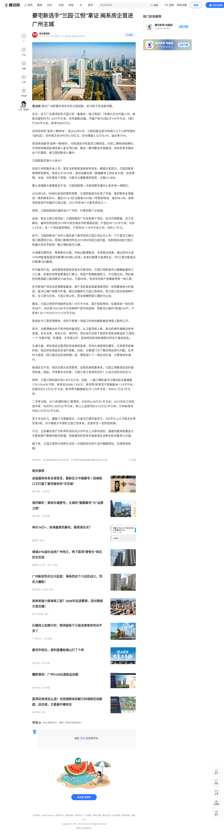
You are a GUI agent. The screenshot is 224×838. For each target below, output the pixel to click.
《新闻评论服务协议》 (73, 722)
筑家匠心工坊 (38, 565)
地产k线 (36, 491)
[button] (183, 26)
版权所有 (88, 828)
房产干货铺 (37, 614)
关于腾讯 (36, 815)
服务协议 (60, 815)
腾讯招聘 (97, 815)
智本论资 (36, 589)
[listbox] (84, 591)
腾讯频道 (126, 815)
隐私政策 (69, 815)
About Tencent (48, 815)
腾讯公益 (106, 815)
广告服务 (87, 815)
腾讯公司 (80, 828)
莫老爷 (35, 540)
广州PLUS (36, 639)
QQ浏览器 (116, 815)
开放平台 (78, 815)
